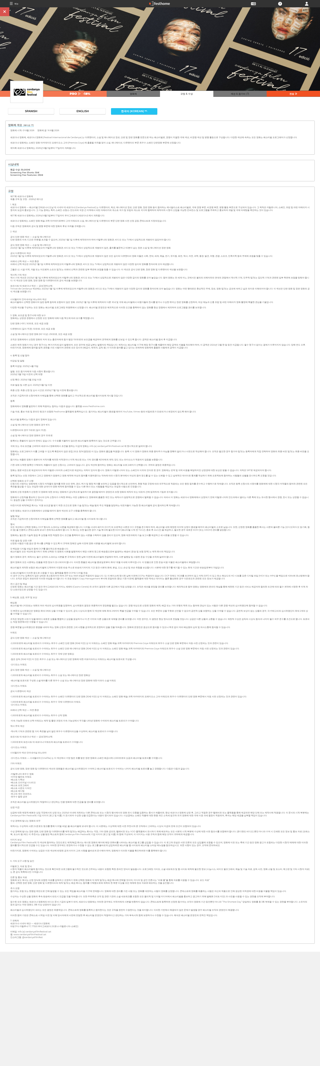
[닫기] (4, 11)
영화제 (133, 93)
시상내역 (13, 164)
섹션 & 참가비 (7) (240, 93)
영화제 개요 (21, 125)
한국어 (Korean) (134, 111)
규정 (11, 191)
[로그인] (306, 3)
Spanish (31, 111)
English (82, 111)
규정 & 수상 (186, 93)
